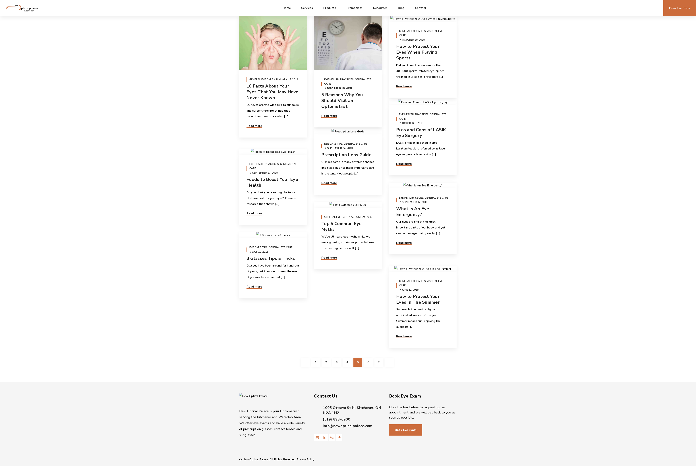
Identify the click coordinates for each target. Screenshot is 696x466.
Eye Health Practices (339, 79)
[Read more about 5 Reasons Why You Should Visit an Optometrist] (348, 43)
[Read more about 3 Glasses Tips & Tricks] (273, 235)
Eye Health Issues (411, 197)
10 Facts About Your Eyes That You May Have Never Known (272, 92)
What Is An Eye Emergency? (412, 211)
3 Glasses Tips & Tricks (270, 258)
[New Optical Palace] (22, 8)
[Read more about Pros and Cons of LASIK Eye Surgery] (423, 102)
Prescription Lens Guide (346, 155)
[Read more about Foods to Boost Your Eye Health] (273, 152)
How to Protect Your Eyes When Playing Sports (418, 52)
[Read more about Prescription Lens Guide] (348, 131)
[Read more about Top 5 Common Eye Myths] (348, 205)
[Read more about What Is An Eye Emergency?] (423, 185)
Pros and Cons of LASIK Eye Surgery (421, 132)
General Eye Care (261, 79)
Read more (254, 126)
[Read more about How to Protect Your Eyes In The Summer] (423, 269)
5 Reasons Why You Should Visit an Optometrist (342, 100)
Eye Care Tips (333, 143)
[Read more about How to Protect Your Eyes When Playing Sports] (423, 19)
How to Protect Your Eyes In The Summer (418, 299)
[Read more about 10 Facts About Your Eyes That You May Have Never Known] (273, 43)
